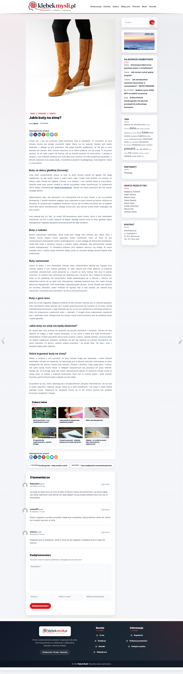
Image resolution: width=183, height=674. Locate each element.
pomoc (143, 145)
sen (141, 149)
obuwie (135, 142)
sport (150, 149)
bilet (132, 124)
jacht (131, 133)
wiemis (33, 532)
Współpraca (102, 652)
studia (126, 153)
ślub (142, 156)
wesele (134, 156)
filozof (35, 123)
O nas (102, 635)
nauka (130, 142)
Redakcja (102, 641)
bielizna (127, 125)
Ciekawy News (130, 212)
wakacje (127, 156)
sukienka (141, 153)
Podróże (136, 6)
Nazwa (34, 597)
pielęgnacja (136, 145)
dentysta (126, 128)
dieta (132, 128)
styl (130, 153)
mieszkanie (147, 139)
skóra (145, 149)
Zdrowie (152, 6)
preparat (149, 145)
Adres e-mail (65, 597)
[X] (35, 134)
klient (151, 133)
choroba (148, 124)
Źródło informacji (131, 206)
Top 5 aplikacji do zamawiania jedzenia (92, 465)
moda (126, 142)
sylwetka (146, 153)
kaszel (139, 133)
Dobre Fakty (129, 203)
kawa (145, 132)
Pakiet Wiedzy (130, 200)
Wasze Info (128, 209)
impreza (127, 133)
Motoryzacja (95, 6)
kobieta (127, 136)
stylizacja (135, 153)
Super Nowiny (130, 194)
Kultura (116, 6)
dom (137, 128)
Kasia (126, 65)
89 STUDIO (129, 90)
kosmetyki (134, 136)
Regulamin (138, 635)
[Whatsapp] (48, 134)
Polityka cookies (138, 646)
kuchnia (148, 136)
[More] (56, 134)
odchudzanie (143, 142)
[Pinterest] (43, 134)
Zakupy (53, 113)
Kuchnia (107, 6)
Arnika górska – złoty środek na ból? (49, 465)
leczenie (126, 139)
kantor (135, 133)
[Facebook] (31, 134)
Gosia (126, 72)
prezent (129, 148)
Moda (144, 6)
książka (141, 136)
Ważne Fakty (129, 197)
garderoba (147, 128)
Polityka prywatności (138, 641)
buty (143, 125)
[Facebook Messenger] (52, 134)
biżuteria (137, 125)
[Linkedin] (39, 134)
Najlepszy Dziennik (132, 192)
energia (142, 128)
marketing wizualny (135, 139)
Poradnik (42, 113)
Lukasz (127, 80)
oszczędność (127, 145)
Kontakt (102, 646)
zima (139, 156)
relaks (137, 149)
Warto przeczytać (135, 185)
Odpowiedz (105, 484)
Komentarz (36, 566)
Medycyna (125, 6)
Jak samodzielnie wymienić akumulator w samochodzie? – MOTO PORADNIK (139, 83)
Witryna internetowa (95, 597)
